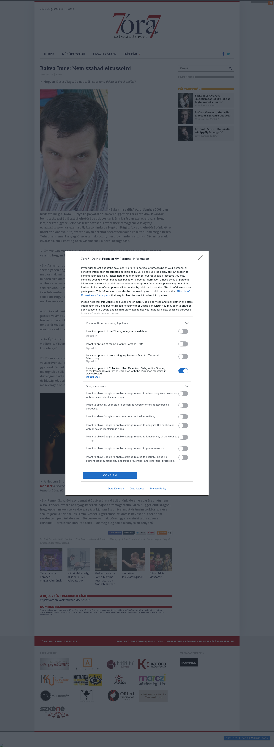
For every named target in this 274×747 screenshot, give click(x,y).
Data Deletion (116, 488)
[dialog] (137, 373)
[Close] (201, 259)
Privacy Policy (158, 488)
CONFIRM (110, 475)
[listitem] (137, 323)
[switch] (183, 331)
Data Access (137, 488)
